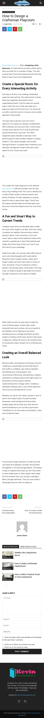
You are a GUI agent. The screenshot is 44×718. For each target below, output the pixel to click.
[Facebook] (4, 29)
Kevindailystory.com (10, 65)
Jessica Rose (8, 24)
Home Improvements (15, 8)
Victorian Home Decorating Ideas (8, 511)
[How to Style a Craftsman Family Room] (8, 566)
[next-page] (7, 585)
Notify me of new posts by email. (16, 647)
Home (4, 8)
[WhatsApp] (20, 29)
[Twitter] (9, 29)
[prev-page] (3, 585)
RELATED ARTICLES (11, 547)
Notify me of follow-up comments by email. (20, 644)
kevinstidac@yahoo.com (26, 695)
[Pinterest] (15, 29)
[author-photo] (22, 532)
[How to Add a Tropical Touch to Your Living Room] (8, 577)
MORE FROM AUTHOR (28, 547)
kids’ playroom (8, 188)
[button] (3, 3)
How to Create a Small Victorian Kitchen (33, 511)
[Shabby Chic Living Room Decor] (8, 555)
